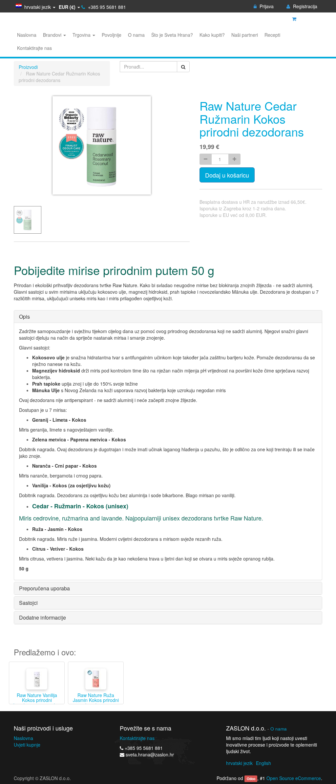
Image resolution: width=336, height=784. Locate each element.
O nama (278, 729)
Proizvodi (28, 67)
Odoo (251, 778)
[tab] (168, 316)
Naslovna (23, 738)
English (263, 763)
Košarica (307, 18)
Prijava (266, 6)
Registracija (304, 6)
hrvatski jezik (239, 763)
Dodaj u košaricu (227, 175)
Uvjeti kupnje (27, 744)
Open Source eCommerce (293, 778)
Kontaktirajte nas (137, 738)
